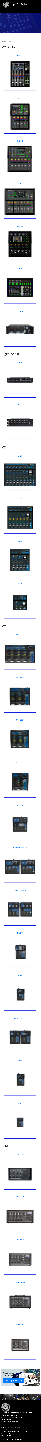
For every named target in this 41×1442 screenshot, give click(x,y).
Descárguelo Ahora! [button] (13, 1380)
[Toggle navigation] (36, 10)
